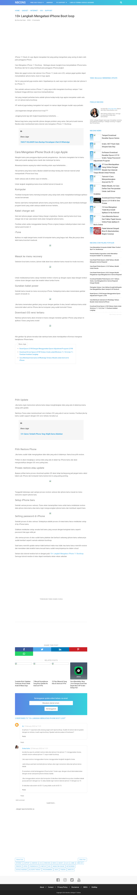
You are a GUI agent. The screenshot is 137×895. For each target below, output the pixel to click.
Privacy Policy (62, 887)
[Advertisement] (51, 38)
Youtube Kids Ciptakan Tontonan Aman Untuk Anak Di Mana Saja (23, 684)
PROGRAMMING (47, 869)
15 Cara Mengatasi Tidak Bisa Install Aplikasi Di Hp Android (110, 210)
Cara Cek (80, 863)
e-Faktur (43, 866)
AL (23, 726)
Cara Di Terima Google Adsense (82, 2)
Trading (63, 869)
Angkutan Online (58, 866)
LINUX (56, 869)
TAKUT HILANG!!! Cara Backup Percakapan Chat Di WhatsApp (44, 142)
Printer (18, 866)
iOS (41, 863)
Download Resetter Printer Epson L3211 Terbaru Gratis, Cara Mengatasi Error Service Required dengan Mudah (104, 281)
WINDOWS (47, 863)
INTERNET (19, 863)
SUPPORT (27, 863)
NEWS (54, 863)
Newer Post (19, 859)
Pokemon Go (34, 866)
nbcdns (20, 2)
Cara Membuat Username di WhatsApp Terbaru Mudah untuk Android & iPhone (44, 359)
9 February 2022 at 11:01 (33, 726)
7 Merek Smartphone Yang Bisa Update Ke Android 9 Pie (40, 684)
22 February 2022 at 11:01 (39, 748)
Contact (50, 887)
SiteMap (94, 887)
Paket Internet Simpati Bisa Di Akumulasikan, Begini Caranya (110, 231)
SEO (49, 866)
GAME (72, 863)
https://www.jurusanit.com (115, 314)
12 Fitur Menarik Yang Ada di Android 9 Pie (59, 682)
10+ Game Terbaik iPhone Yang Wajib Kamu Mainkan (41, 434)
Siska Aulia (26, 748)
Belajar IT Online (76, 892)
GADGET (60, 863)
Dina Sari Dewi (112, 108)
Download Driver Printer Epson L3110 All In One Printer (111, 200)
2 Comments (36, 20)
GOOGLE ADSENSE (21, 869)
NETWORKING (70, 866)
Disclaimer (75, 887)
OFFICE (25, 866)
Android (49, 2)
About (42, 887)
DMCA (85, 887)
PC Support (60, 2)
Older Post (82, 859)
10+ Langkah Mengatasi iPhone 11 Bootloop (66, 554)
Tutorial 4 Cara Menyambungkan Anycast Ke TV (108, 179)
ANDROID (35, 863)
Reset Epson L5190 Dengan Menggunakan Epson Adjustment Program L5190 (46, 348)
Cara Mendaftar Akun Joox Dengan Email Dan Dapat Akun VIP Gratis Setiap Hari (78, 685)
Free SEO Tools (36, 2)
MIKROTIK (71, 869)
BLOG (67, 863)
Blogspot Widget (35, 869)
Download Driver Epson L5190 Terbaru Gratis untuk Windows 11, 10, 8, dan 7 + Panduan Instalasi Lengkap (46, 353)
